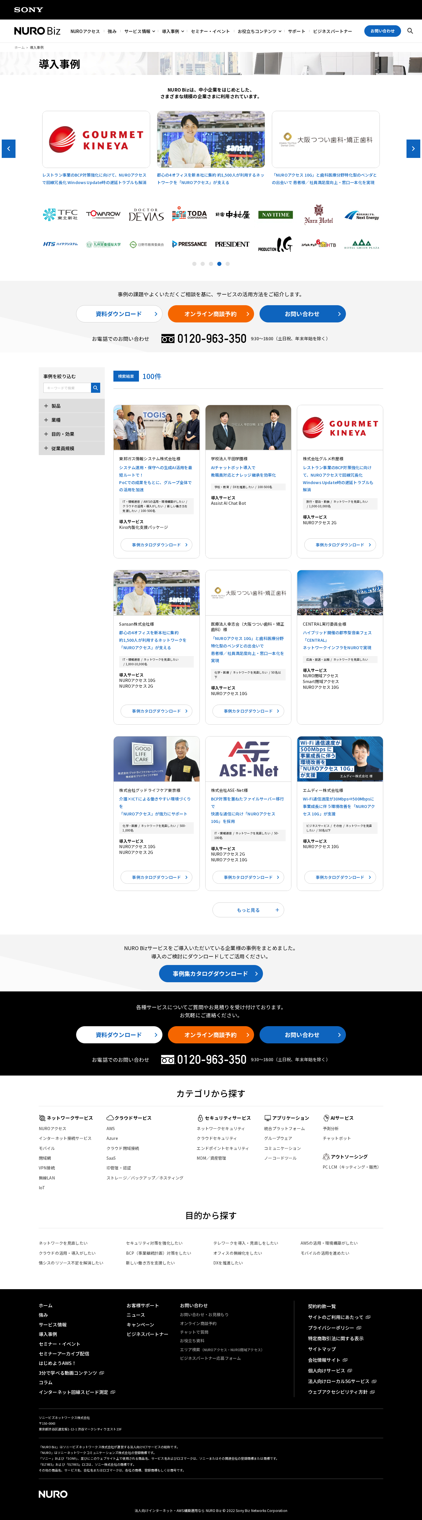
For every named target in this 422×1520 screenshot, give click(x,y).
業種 (55, 419)
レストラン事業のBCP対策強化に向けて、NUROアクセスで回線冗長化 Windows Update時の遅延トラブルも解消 (338, 479)
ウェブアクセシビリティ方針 (338, 1391)
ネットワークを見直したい (63, 1243)
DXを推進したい (228, 1263)
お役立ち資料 (192, 1340)
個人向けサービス (326, 1370)
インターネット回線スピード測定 (73, 1392)
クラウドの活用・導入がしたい (67, 1253)
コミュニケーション (282, 1148)
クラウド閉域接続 (123, 1148)
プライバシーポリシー (331, 1327)
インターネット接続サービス (65, 1138)
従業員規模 (62, 448)
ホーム (19, 47)
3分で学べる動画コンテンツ (68, 1372)
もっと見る (248, 909)
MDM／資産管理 (211, 1158)
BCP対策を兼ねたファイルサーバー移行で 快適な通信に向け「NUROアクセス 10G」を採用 (247, 810)
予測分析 (331, 1128)
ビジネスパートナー (332, 31)
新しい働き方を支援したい (150, 1263)
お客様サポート (143, 1305)
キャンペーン (140, 1324)
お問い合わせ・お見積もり (204, 1314)
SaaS (111, 1158)
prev (9, 149)
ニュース (136, 1314)
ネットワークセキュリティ (221, 1128)
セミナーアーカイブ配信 (64, 1353)
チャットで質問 (194, 1332)
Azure (112, 1138)
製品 (55, 405)
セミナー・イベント (210, 31)
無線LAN (47, 1178)
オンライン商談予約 (210, 314)
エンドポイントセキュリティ (223, 1148)
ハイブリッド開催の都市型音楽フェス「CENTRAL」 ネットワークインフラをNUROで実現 (337, 640)
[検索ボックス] (410, 31)
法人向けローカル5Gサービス (338, 1381)
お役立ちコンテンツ (257, 31)
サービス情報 (137, 31)
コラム (46, 1382)
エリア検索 (222, 1349)
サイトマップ (322, 1348)
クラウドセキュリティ (217, 1138)
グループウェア (278, 1138)
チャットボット (337, 1138)
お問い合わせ (302, 314)
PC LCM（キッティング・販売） (352, 1167)
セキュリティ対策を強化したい (154, 1243)
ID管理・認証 (119, 1168)
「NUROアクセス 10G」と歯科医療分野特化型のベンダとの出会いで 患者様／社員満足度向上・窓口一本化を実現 (247, 649)
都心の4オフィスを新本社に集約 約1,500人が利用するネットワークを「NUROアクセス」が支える (153, 640)
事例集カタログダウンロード (210, 973)
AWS (111, 1128)
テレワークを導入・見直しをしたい (245, 1243)
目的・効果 (62, 434)
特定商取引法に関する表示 (336, 1338)
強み (112, 31)
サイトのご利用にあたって (335, 1317)
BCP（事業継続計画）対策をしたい (158, 1253)
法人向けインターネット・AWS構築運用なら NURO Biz (178, 1510)
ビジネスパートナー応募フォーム (210, 1358)
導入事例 (170, 31)
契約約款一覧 (322, 1306)
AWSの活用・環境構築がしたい (329, 1243)
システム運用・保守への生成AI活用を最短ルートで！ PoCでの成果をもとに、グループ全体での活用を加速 (155, 479)
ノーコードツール (280, 1158)
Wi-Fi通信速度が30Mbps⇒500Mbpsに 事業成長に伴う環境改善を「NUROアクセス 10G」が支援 (339, 806)
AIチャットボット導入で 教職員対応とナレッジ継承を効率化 (243, 471)
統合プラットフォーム (284, 1128)
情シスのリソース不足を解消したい (71, 1263)
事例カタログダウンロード (156, 545)
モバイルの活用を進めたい (325, 1253)
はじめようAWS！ (57, 1363)
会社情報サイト (324, 1359)
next (413, 149)
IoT (42, 1187)
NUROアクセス (85, 31)
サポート (296, 31)
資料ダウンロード (119, 314)
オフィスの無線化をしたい (237, 1253)
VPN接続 (47, 1168)
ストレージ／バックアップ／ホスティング (145, 1178)
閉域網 (45, 1158)
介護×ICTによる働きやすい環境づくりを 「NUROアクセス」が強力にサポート (155, 806)
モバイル (47, 1148)
